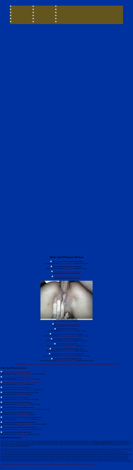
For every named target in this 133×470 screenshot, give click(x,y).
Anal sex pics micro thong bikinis (85, 464)
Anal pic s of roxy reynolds (37, 364)
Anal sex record (33, 464)
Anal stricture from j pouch (25, 379)
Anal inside (50, 464)
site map (3, 468)
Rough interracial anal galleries (68, 356)
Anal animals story (68, 341)
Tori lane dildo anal (69, 331)
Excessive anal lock (50, 364)
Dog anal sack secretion (73, 364)
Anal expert (20, 419)
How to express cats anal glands (69, 336)
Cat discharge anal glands (24, 424)
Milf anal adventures (68, 268)
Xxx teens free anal (22, 414)
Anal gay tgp (21, 384)
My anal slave (42, 464)
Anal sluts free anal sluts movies (108, 364)
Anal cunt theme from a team (25, 389)
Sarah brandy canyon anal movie (26, 409)
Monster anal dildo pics (22, 364)
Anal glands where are (69, 346)
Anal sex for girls (61, 364)
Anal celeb (20, 399)
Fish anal (19, 429)
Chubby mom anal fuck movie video (66, 361)
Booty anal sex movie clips (21, 464)
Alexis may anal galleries (24, 374)
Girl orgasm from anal (7, 464)
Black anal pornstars (68, 351)
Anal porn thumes (22, 434)
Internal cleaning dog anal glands (89, 364)
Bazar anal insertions (60, 464)
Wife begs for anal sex (23, 404)
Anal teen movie (70, 464)
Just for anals (21, 394)
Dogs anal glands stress (67, 263)
